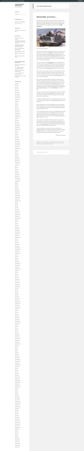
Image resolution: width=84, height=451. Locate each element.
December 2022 (17, 143)
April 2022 (16, 155)
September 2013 (17, 307)
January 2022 (17, 160)
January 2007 (17, 441)
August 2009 (17, 387)
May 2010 (16, 371)
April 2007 (16, 436)
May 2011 (16, 350)
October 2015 (17, 267)
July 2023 (16, 130)
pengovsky (16, 64)
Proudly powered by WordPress (42, 152)
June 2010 (16, 370)
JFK (51, 52)
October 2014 (17, 284)
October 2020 (17, 181)
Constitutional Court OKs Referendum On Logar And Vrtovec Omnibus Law (19, 45)
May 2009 (16, 392)
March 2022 (17, 157)
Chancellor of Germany (54, 141)
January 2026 (17, 94)
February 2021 (17, 174)
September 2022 (17, 148)
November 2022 (17, 144)
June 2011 (16, 349)
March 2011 (17, 354)
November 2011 (17, 340)
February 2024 (17, 123)
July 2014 (16, 289)
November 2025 (17, 97)
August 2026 (17, 83)
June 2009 (16, 391)
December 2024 (17, 113)
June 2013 (16, 312)
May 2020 (16, 186)
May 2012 (16, 329)
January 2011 (17, 357)
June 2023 (16, 132)
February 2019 (17, 211)
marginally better (45, 124)
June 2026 (16, 87)
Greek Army (61, 23)
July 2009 (16, 389)
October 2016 (17, 251)
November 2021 (17, 162)
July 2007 (16, 431)
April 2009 (16, 394)
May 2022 (16, 153)
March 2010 (17, 375)
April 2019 (16, 207)
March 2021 (17, 172)
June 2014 (16, 291)
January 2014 (17, 300)
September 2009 (17, 385)
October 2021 (17, 164)
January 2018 (17, 230)
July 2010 (16, 368)
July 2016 (16, 254)
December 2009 (17, 380)
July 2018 (16, 219)
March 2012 (17, 333)
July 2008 (16, 410)
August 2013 (17, 308)
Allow (80, 1)
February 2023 (17, 139)
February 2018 (17, 228)
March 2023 (17, 137)
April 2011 (16, 352)
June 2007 (16, 432)
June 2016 (16, 256)
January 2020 (17, 193)
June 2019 (16, 204)
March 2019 (17, 209)
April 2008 (16, 415)
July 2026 (16, 85)
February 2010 (17, 377)
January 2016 (17, 261)
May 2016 (16, 258)
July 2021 (16, 165)
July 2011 (16, 347)
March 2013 (17, 315)
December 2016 (17, 247)
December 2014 (17, 282)
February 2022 (17, 158)
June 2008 (16, 411)
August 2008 (17, 408)
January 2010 (17, 378)
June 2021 (16, 167)
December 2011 (17, 338)
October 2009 (17, 384)
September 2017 (17, 237)
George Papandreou (57, 142)
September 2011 (17, 343)
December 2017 (17, 232)
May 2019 (16, 205)
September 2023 (17, 129)
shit (37, 89)
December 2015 (17, 263)
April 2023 (16, 136)
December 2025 (17, 95)
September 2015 (17, 268)
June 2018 (16, 221)
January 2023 (17, 141)
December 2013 (17, 301)
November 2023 (17, 125)
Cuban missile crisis (51, 54)
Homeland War (49, 68)
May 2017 (16, 240)
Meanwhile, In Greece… (47, 17)
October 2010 (17, 363)
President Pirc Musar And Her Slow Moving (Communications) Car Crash (20, 41)
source (46, 48)
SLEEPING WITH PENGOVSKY (19, 5)
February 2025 (17, 109)
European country (40, 129)
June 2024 (16, 118)
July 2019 (16, 202)
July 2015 (16, 272)
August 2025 (17, 101)
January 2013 (17, 319)
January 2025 (17, 111)
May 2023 (16, 134)
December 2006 (17, 443)
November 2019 (17, 197)
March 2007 (17, 438)
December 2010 (17, 359)
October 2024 (17, 115)
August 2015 (17, 270)
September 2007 (17, 427)
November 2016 (17, 249)
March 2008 (17, 417)
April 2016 (16, 260)
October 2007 (17, 425)
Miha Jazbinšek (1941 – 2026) (20, 51)
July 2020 (16, 183)
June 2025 (16, 104)
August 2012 (17, 324)
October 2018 (17, 216)
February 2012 (17, 335)
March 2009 (17, 396)
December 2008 (17, 401)
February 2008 (17, 418)
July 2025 (16, 102)
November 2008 (17, 403)
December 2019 (17, 195)
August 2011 (17, 345)
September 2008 (17, 406)
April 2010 (16, 373)
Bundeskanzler (55, 87)
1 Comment (51, 143)
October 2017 (17, 235)
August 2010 (17, 366)
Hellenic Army (39, 143)
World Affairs (47, 141)
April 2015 (16, 275)
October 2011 (17, 342)
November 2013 (17, 303)
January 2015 (17, 281)
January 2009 (17, 399)
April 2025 (16, 108)
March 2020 (17, 190)
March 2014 (17, 296)
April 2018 (16, 225)
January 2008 (17, 420)
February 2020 (17, 191)
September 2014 (17, 286)
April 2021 (16, 171)
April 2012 (16, 331)
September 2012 (17, 322)
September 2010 (17, 364)
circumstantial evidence (56, 100)
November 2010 (17, 361)
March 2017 (17, 242)
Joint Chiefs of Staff (54, 55)
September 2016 (17, 253)
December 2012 (17, 321)
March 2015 (17, 277)
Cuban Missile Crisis (45, 142)
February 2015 (17, 279)
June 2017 (16, 239)
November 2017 (17, 233)
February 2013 (17, 317)
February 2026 (17, 92)
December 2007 (17, 422)
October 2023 (17, 127)
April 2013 (16, 314)
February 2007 (17, 439)
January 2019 (17, 212)
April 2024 (16, 120)
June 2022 (16, 151)
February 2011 (17, 356)
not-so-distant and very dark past (55, 122)
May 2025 (16, 106)
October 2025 (17, 99)
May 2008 (16, 413)
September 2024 (17, 116)
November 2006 (17, 445)
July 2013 (16, 310)
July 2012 (16, 326)
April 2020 (16, 188)
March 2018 (17, 226)
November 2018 (17, 214)
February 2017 (17, 244)
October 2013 (17, 305)
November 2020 (17, 179)
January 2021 (17, 176)
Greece (63, 142)
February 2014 (17, 298)
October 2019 (17, 198)
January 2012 (17, 336)
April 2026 (16, 88)
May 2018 (16, 223)
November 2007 (17, 424)
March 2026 (17, 90)
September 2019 (17, 200)
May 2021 (16, 169)
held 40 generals (58, 75)
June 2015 (16, 274)
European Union (51, 142)
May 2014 (16, 293)
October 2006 (17, 446)
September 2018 (17, 218)
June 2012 (16, 328)
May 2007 (16, 434)
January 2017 (17, 246)
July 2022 (16, 150)
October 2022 (17, 146)
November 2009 (17, 382)
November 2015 (17, 265)
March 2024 (17, 122)
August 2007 (17, 429)
